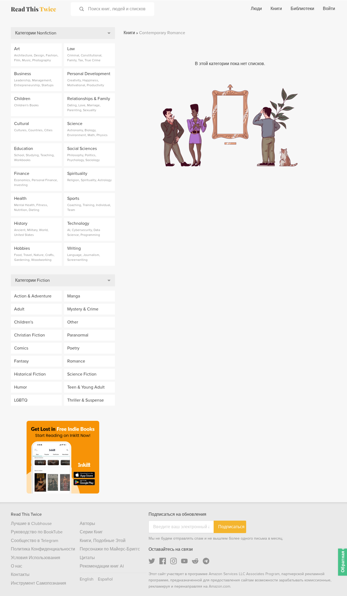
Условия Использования (35, 557)
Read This (33, 9)
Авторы (87, 523)
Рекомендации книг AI (102, 566)
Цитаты (87, 557)
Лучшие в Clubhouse (31, 523)
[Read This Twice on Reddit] (195, 561)
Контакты (20, 574)
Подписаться (231, 526)
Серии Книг (91, 532)
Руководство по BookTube (37, 532)
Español (105, 579)
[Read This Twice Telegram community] (206, 561)
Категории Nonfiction (35, 33)
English (87, 579)
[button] (332, 581)
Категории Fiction (32, 280)
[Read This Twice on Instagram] (173, 561)
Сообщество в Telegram (34, 540)
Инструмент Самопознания (38, 583)
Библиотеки (302, 8)
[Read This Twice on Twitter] (152, 561)
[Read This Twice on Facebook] (162, 561)
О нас (16, 566)
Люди (256, 8)
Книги (276, 8)
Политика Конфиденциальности (43, 549)
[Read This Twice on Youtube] (184, 561)
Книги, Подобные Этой (103, 540)
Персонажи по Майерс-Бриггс (110, 549)
